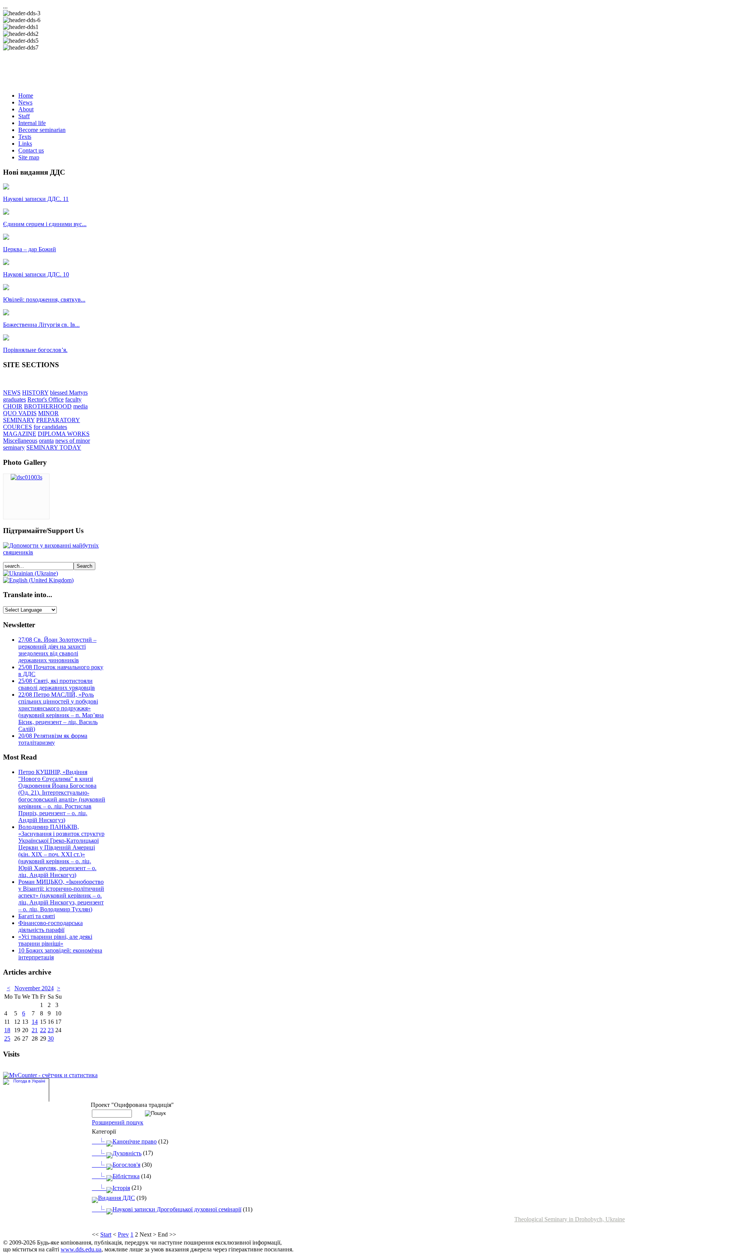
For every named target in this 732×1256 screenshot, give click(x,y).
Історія (115, 1188)
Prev (123, 1234)
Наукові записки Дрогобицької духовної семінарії (171, 1209)
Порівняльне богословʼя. (35, 350)
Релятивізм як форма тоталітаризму (52, 739)
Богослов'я (120, 1164)
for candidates (50, 427)
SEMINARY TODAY (53, 447)
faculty (73, 399)
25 (7, 1038)
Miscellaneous (20, 440)
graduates (14, 399)
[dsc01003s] (26, 477)
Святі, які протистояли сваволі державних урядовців (56, 684)
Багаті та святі (36, 916)
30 (51, 1038)
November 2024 (34, 988)
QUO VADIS (20, 413)
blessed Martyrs (69, 392)
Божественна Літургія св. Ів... (41, 324)
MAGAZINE (19, 433)
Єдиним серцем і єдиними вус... (45, 224)
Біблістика (120, 1176)
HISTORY (35, 392)
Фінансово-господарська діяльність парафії (50, 926)
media (80, 406)
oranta (46, 440)
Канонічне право (129, 1141)
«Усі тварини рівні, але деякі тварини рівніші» (55, 940)
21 (35, 1030)
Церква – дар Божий (29, 249)
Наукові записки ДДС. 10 (36, 274)
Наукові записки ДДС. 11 (36, 199)
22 (43, 1030)
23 (51, 1030)
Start (105, 1234)
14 (35, 1021)
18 (7, 1030)
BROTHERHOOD (48, 406)
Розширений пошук (117, 1122)
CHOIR (12, 406)
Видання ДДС (116, 1198)
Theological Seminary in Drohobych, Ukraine (569, 1219)
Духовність (121, 1153)
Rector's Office (45, 399)
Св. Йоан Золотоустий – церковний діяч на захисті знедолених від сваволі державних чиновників (57, 649)
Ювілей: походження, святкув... (44, 299)
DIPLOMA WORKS (64, 433)
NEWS (12, 392)
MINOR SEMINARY (31, 416)
